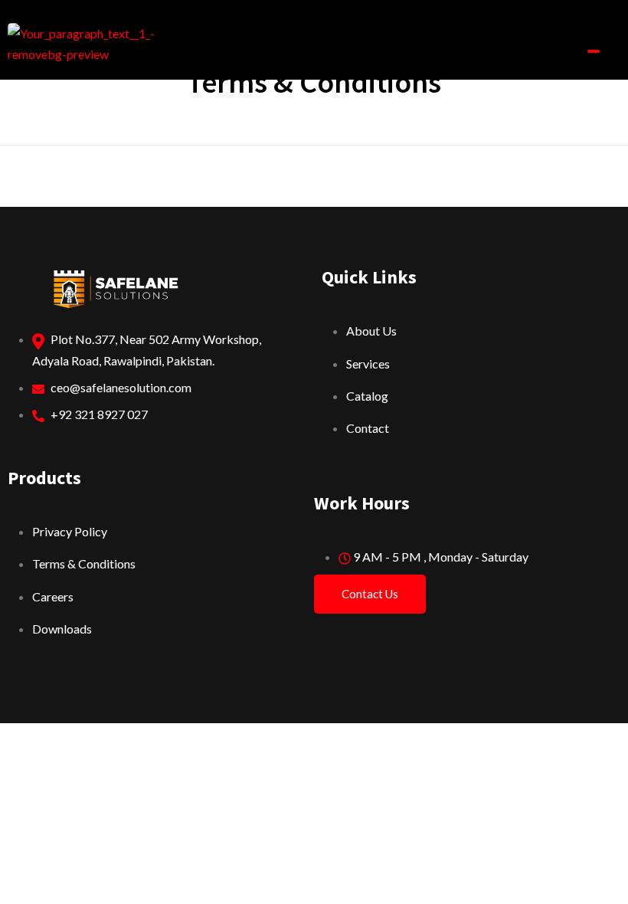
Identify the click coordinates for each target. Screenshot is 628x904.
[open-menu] (593, 51)
